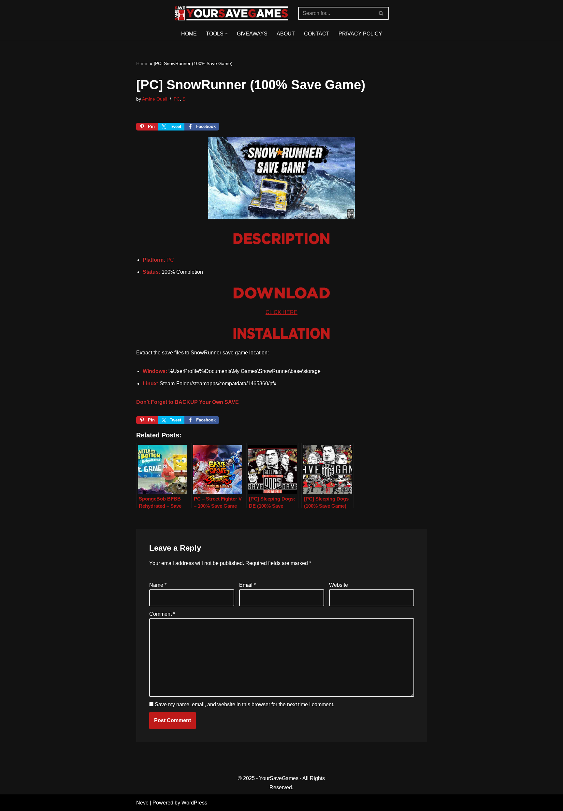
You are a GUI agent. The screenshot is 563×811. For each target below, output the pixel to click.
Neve (142, 802)
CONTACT (316, 33)
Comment (162, 614)
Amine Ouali (154, 99)
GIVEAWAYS (252, 33)
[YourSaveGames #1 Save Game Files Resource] (231, 13)
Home (142, 63)
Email (247, 585)
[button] (226, 33)
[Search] (381, 13)
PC (177, 99)
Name (157, 585)
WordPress (194, 802)
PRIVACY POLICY (360, 33)
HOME (189, 33)
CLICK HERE (281, 312)
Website (338, 585)
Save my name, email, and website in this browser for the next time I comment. (244, 704)
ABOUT (286, 33)
